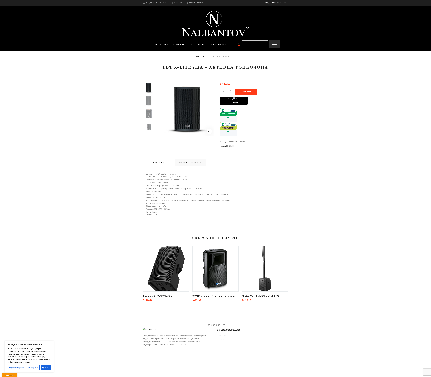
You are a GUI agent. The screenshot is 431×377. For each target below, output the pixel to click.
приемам (45, 368)
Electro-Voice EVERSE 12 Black (158, 296)
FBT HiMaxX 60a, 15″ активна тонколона (213, 296)
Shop (204, 56)
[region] (29, 357)
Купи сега (246, 91)
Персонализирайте (16, 368)
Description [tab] (158, 163)
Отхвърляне (33, 368)
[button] (209, 131)
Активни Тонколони (238, 142)
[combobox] (255, 44)
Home (197, 56)
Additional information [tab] (190, 163)
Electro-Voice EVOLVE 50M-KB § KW (260, 296)
